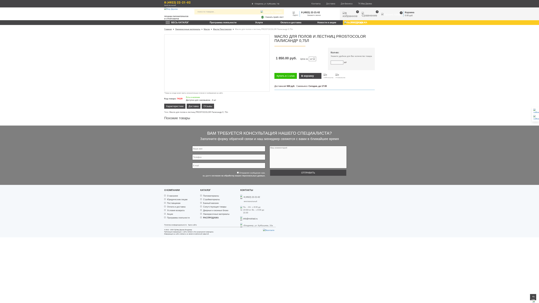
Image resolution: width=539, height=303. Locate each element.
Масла (207, 29)
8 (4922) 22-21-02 (177, 2)
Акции (170, 214)
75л (226, 112)
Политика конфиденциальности (175, 225)
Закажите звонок (314, 15)
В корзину (307, 75)
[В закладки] (328, 76)
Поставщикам (173, 203)
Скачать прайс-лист (274, 17)
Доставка (330, 4)
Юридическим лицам (177, 199)
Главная (168, 29)
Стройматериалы (211, 199)
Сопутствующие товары (214, 207)
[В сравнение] (340, 76)
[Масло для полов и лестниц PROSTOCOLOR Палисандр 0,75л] (217, 63)
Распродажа (211, 217)
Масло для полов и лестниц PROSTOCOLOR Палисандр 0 (196, 112)
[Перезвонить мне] (535, 111)
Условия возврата (175, 210)
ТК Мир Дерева (365, 4)
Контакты (316, 4)
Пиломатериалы (211, 196)
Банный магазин (211, 203)
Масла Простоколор (222, 29)
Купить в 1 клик (286, 75)
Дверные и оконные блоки (215, 210)
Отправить (308, 173)
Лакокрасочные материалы (187, 29)
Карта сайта (192, 225)
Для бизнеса (346, 4)
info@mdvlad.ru (250, 218)
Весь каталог (180, 22)
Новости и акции (326, 22)
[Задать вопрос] (535, 117)
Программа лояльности (223, 22)
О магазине (172, 196)
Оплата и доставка (290, 22)
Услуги (259, 22)
